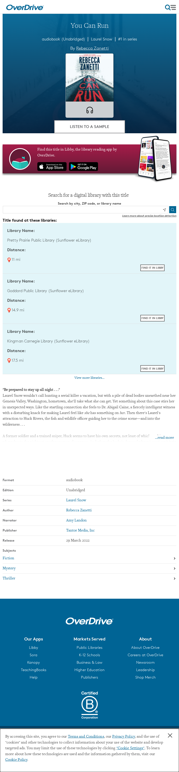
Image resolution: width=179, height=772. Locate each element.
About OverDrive (145, 647)
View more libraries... (89, 378)
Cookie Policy (16, 760)
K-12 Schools (89, 655)
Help (34, 677)
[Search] (172, 209)
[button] (33, 639)
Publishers (89, 677)
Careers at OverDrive (145, 655)
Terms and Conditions (86, 737)
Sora (33, 655)
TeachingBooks (33, 670)
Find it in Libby (152, 267)
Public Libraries (90, 647)
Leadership (145, 670)
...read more (164, 438)
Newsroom (145, 662)
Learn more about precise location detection (149, 215)
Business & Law (90, 662)
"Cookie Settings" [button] (130, 748)
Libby (33, 647)
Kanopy (33, 662)
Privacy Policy (123, 737)
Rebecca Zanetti (92, 48)
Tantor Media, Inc (80, 531)
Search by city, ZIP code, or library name (89, 203)
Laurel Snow (101, 39)
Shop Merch (145, 677)
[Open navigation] (170, 7)
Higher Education (89, 670)
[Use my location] (164, 209)
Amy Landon (76, 521)
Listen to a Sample (89, 126)
